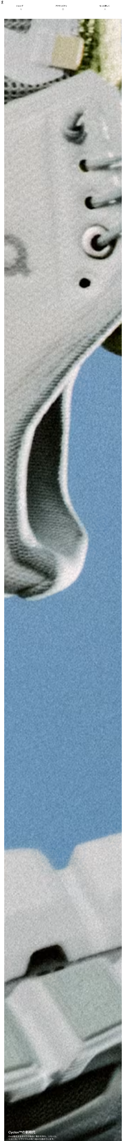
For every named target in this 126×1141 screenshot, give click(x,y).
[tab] (21, 9)
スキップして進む (116, 1)
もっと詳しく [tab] (105, 6)
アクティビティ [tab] (61, 6)
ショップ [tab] (19, 6)
